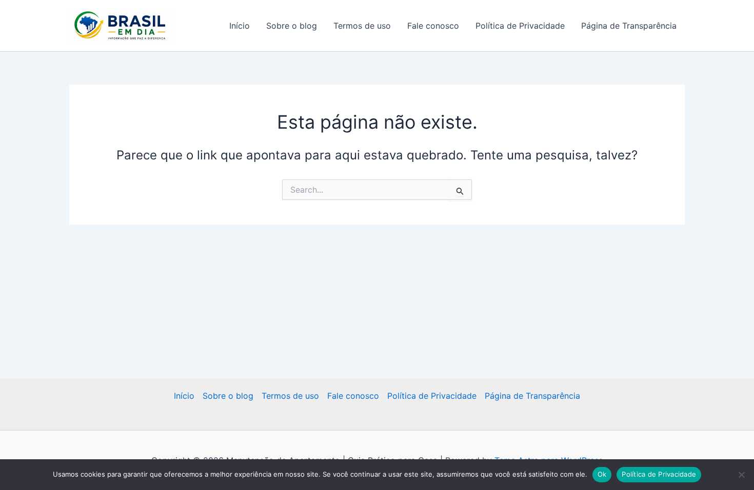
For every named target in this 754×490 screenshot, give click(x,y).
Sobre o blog (291, 26)
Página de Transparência (629, 26)
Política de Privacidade (520, 26)
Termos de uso (362, 26)
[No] (741, 474)
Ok (602, 474)
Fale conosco (433, 26)
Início (239, 26)
